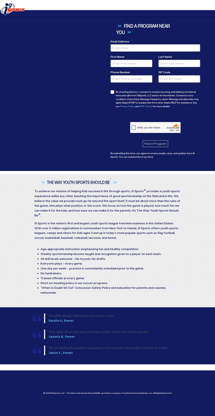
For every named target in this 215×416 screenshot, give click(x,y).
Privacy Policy (127, 106)
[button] (158, 103)
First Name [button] (117, 56)
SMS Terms (146, 106)
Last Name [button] (165, 56)
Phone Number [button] (120, 72)
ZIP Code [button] (164, 72)
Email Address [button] (120, 41)
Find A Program (155, 144)
